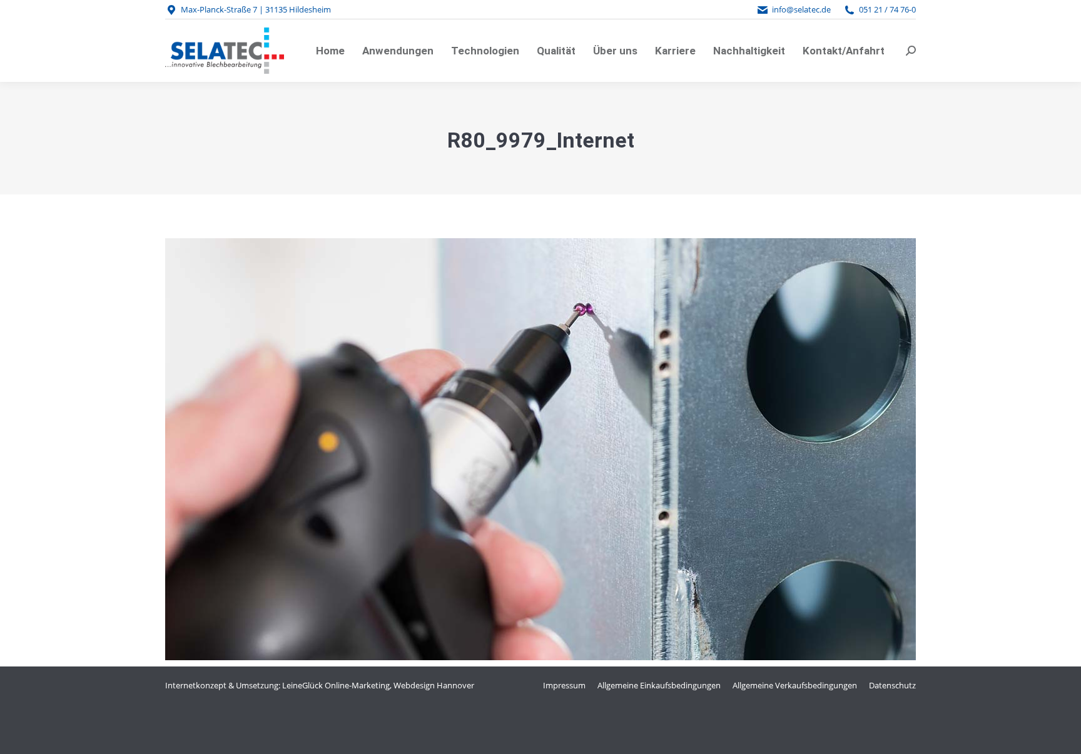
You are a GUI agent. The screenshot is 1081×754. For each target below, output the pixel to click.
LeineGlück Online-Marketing (336, 685)
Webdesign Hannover (433, 685)
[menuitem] (330, 50)
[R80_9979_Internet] (540, 449)
